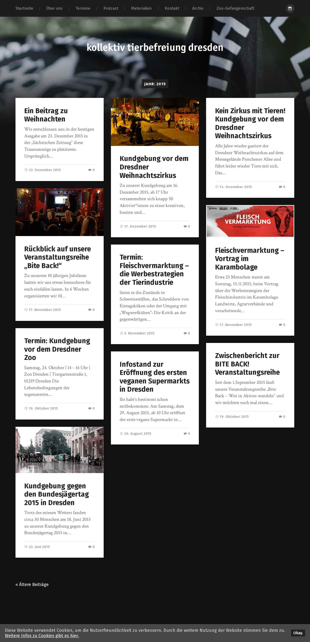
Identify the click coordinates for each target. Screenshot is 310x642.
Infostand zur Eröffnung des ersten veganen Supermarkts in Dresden (155, 377)
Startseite (24, 8)
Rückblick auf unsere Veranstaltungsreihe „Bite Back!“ (57, 257)
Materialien (141, 8)
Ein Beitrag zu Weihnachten (46, 115)
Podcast (110, 8)
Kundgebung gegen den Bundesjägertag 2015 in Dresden (56, 494)
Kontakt (172, 8)
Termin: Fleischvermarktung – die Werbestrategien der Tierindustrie (154, 270)
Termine (83, 8)
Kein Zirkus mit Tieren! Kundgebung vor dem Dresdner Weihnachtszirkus (250, 123)
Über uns (54, 8)
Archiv (197, 8)
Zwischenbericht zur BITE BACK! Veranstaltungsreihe (247, 364)
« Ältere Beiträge (32, 584)
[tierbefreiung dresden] (155, 48)
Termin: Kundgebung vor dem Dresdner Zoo (57, 349)
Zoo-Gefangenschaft (235, 8)
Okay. (298, 633)
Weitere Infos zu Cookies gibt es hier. (42, 635)
